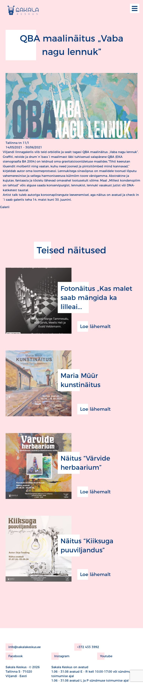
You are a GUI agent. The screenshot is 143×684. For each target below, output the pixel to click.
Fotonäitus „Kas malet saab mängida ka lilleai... (96, 297)
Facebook (15, 656)
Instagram (61, 656)
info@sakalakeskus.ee (24, 647)
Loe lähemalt (95, 326)
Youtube (106, 656)
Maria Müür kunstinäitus (80, 380)
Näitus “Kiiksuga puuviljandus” (87, 545)
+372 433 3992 (88, 647)
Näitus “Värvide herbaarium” (85, 462)
